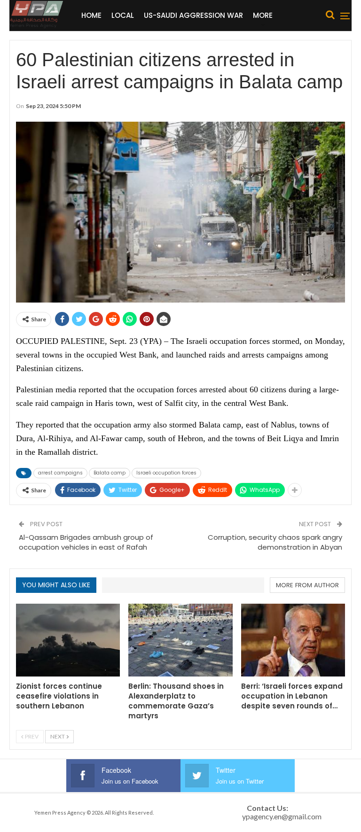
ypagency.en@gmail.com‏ (282, 816)
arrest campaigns (60, 472)
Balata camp (110, 472)
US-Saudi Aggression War (193, 15)
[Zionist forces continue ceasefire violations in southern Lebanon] (68, 640)
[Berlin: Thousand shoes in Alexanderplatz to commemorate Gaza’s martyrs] (180, 640)
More (263, 15)
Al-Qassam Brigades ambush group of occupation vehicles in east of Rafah (86, 542)
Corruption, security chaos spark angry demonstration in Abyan (275, 542)
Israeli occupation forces (166, 472)
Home (91, 15)
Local (122, 15)
